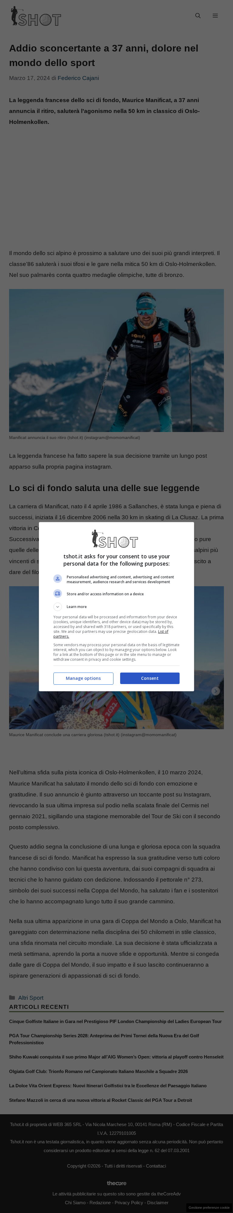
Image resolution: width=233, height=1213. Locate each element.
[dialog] (116, 606)
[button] (116, 607)
